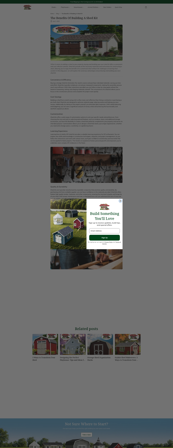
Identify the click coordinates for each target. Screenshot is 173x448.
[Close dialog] (120, 201)
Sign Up (105, 238)
